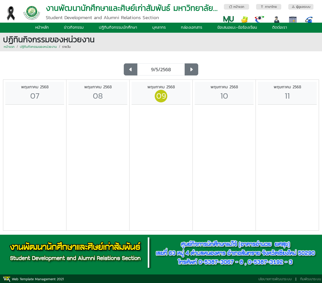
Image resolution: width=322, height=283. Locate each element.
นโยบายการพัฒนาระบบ (275, 279)
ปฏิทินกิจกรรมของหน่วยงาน (38, 46)
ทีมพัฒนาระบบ (310, 279)
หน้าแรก (9, 46)
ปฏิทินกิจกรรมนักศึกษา (118, 27)
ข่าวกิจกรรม (74, 27)
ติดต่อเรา (279, 27)
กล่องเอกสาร (191, 27)
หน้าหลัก (42, 27)
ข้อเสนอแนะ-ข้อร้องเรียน (237, 27)
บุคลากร (159, 27)
